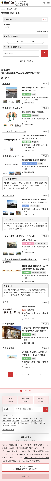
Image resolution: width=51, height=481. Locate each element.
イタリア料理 (38, 418)
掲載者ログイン (8, 429)
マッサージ (5, 423)
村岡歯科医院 (8, 323)
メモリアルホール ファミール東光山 (18, 236)
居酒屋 (4, 418)
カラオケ (13, 423)
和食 (9, 418)
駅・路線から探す (25, 399)
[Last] (40, 374)
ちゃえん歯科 (8, 348)
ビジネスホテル (23, 423)
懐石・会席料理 (23, 418)
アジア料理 (15, 421)
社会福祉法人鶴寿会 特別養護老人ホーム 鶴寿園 (19, 260)
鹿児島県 (9, 9)
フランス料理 (6, 421)
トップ (3, 9)
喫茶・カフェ (25, 421)
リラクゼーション (36, 421)
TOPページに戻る (26, 61)
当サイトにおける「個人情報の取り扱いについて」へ (25, 467)
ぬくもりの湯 (8, 195)
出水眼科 (6, 83)
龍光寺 (5, 302)
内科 (30, 423)
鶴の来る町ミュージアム (13, 155)
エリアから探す (10, 399)
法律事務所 (14, 425)
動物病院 (42, 423)
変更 (44, 19)
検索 (46, 409)
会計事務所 (5, 425)
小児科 (36, 423)
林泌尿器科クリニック (12, 108)
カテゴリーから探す (27, 41)
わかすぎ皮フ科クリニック (14, 131)
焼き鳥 (15, 418)
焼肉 (31, 418)
